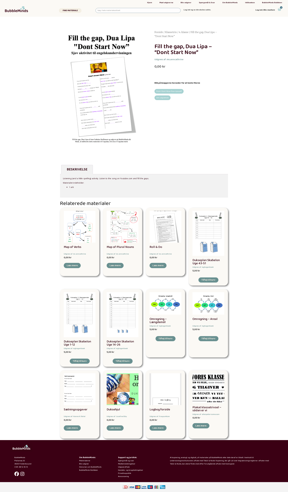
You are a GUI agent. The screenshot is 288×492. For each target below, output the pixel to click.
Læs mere (72, 265)
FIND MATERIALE (70, 10)
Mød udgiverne (166, 2)
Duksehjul (113, 409)
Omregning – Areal (205, 319)
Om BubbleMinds (230, 2)
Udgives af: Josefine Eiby (117, 416)
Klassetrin (171, 32)
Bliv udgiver (186, 2)
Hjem (149, 2)
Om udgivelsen (162, 97)
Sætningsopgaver (75, 409)
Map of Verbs (72, 247)
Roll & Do (156, 247)
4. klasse (184, 32)
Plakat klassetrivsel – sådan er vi (206, 409)
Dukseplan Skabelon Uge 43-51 (206, 262)
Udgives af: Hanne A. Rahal (74, 416)
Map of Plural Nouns (120, 247)
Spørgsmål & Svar (207, 2)
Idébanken (250, 2)
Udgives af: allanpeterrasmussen (205, 414)
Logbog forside (160, 409)
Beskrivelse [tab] (77, 169)
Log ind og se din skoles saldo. (197, 9)
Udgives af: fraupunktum (160, 416)
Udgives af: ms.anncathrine (168, 59)
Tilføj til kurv (208, 280)
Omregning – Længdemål (158, 321)
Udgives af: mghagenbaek (203, 267)
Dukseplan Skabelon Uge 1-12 (77, 343)
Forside (158, 32)
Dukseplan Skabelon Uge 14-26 (120, 343)
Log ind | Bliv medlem (265, 10)
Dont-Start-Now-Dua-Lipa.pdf (169, 91)
